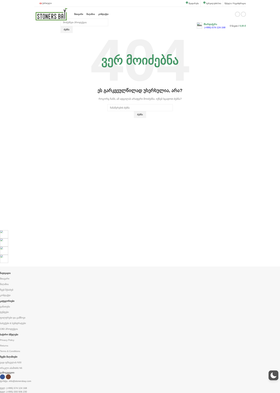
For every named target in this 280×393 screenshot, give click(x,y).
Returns (4, 345)
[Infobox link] (211, 25)
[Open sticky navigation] (57, 26)
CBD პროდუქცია (9, 329)
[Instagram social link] (243, 14)
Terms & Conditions (10, 351)
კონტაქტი (5, 295)
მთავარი (4, 278)
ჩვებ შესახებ (6, 289)
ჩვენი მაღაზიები (8, 356)
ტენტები (4, 312)
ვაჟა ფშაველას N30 (10, 362)
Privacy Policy (7, 340)
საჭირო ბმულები (9, 334)
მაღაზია (4, 284)
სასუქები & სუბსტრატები (13, 323)
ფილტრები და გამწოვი (12, 317)
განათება (5, 306)
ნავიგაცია (5, 273)
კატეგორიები (7, 301)
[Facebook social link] (237, 14)
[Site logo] (51, 14)
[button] (273, 375)
